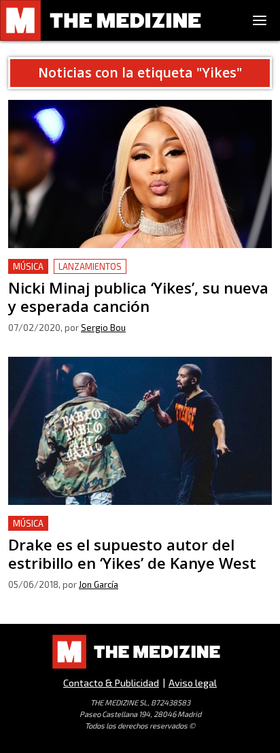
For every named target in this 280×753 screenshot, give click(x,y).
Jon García (98, 584)
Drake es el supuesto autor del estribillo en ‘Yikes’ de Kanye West (138, 531)
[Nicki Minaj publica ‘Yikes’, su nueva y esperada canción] (140, 174)
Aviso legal (193, 682)
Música (28, 266)
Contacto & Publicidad (111, 682)
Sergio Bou (103, 327)
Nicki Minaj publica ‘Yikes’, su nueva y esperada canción (122, 275)
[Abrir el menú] (259, 20)
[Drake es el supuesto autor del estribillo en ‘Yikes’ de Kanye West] (140, 431)
